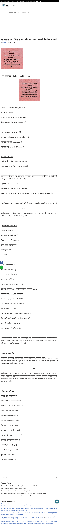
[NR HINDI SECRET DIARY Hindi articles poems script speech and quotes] (5, 5)
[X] (1, 265)
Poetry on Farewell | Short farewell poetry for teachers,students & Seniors (19, 486)
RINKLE (4, 42)
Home (2, 12)
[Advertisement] (29, 26)
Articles (6, 12)
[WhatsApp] (1, 267)
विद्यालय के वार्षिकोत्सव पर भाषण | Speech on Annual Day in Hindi (16, 491)
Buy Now (38, 1)
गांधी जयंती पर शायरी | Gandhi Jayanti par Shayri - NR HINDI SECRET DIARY (20, 521)
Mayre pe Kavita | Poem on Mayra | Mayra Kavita (13, 488)
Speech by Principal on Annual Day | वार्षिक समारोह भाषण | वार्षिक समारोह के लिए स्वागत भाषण (22, 496)
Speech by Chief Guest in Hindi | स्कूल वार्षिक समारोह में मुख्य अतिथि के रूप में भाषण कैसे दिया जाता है (23, 493)
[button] (57, 502)
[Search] (56, 477)
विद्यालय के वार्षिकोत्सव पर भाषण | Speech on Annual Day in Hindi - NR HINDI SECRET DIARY (23, 504)
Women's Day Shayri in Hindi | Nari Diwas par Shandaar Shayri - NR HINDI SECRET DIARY (25, 508)
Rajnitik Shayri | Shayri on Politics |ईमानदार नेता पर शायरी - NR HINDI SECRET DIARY (22, 517)
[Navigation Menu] (18, 5)
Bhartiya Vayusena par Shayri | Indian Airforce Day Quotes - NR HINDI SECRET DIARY (23, 512)
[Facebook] (1, 262)
